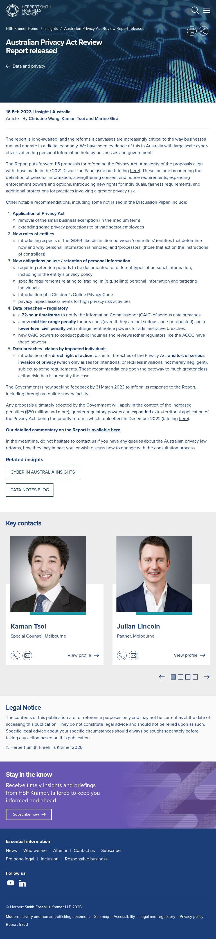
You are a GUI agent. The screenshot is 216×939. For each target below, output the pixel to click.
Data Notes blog (29, 490)
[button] (195, 11)
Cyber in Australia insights (42, 472)
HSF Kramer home (22, 29)
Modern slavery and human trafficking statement (48, 917)
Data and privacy (29, 66)
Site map (101, 917)
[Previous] (161, 677)
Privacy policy (191, 917)
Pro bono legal (20, 859)
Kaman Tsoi (28, 626)
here (134, 170)
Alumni (60, 850)
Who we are (35, 850)
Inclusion (49, 859)
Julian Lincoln (138, 626)
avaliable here (106, 430)
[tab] (173, 677)
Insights (51, 29)
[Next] (206, 677)
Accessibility (124, 917)
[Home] (28, 10)
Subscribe (111, 850)
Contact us (84, 850)
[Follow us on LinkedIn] (22, 884)
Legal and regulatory (157, 917)
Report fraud (17, 924)
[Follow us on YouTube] (10, 884)
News (11, 850)
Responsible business (86, 859)
